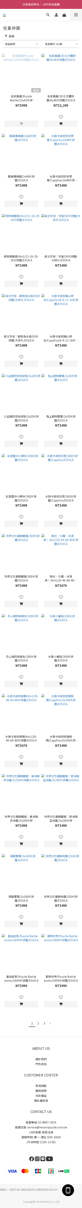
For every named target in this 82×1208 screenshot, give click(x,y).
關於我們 (41, 1059)
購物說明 (41, 1091)
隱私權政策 (41, 1101)
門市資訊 (41, 1064)
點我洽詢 (47, 1132)
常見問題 (41, 1086)
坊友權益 (41, 1096)
